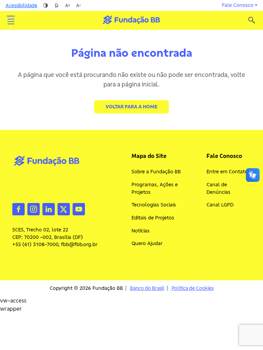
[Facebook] (18, 208)
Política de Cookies (193, 288)
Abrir (11, 20)
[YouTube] (79, 208)
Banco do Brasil (147, 288)
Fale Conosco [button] (237, 5)
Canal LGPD (220, 204)
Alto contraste (45, 5)
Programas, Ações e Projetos (155, 188)
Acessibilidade (21, 5)
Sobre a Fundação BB (156, 171)
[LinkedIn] (48, 208)
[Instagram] (33, 208)
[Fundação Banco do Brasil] (252, 20)
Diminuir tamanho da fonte (78, 5)
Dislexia (56, 5)
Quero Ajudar (147, 243)
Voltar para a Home (131, 106)
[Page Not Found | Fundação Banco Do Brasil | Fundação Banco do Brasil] (131, 20)
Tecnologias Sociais (154, 204)
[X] (64, 208)
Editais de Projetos (153, 217)
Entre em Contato (227, 171)
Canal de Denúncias (218, 188)
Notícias (141, 230)
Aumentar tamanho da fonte (67, 5)
